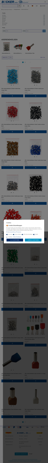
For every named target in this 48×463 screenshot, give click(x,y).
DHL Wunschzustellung (28, 234)
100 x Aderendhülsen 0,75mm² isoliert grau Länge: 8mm (34, 89)
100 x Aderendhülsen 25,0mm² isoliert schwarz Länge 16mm (35, 197)
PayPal (36, 234)
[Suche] (19, 5)
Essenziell (10, 234)
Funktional (10, 236)
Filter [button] (43, 57)
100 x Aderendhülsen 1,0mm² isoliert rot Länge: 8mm (11, 125)
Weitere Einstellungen (17, 236)
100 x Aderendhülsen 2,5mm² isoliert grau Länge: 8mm (12, 197)
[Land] (32, 6)
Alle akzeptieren (14, 240)
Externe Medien (18, 234)
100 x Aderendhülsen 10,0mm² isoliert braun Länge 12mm (11, 161)
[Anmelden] (24, 6)
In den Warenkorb (12, 95)
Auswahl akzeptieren (33, 240)
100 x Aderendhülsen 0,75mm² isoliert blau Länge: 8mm (10, 89)
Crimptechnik (17, 9)
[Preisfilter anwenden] (44, 31)
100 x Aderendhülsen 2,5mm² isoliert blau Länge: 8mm (35, 161)
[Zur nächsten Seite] (28, 62)
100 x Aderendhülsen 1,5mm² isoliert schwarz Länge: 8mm (35, 125)
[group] (12, 75)
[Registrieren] (28, 6)
